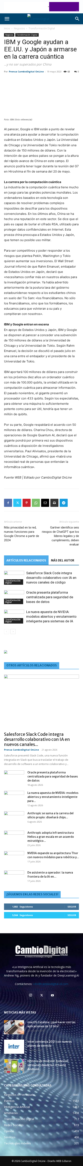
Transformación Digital (42, 28)
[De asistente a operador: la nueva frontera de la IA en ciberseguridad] (14, 878)
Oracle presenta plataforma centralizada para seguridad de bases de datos (49, 597)
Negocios (19, 28)
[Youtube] (52, 995)
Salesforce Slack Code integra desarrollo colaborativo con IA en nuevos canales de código (51, 577)
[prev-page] (6, 631)
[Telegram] (64, 503)
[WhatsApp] (36, 503)
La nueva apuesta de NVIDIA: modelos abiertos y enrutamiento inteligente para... (52, 797)
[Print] (54, 503)
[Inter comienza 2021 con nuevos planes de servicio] (14, 1047)
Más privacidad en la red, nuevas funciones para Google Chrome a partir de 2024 (21, 534)
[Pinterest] (27, 503)
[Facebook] (8, 503)
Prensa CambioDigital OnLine (26, 71)
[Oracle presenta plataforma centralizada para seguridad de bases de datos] (14, 597)
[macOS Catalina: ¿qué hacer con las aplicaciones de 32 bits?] (14, 1027)
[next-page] (13, 631)
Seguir (71, 906)
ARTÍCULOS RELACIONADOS (26, 560)
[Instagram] (31, 995)
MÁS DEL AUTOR (62, 560)
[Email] (45, 503)
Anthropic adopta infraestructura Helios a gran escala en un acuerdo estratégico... (50, 837)
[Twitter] (17, 503)
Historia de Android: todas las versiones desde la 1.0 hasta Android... (47, 1065)
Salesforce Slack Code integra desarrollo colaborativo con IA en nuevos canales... (37, 739)
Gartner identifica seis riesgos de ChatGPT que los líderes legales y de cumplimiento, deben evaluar (60, 536)
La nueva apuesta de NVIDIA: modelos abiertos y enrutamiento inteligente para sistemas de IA (51, 616)
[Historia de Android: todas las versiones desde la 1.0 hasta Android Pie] (14, 1066)
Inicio (7, 28)
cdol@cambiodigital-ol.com (50, 984)
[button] (6, 18)
